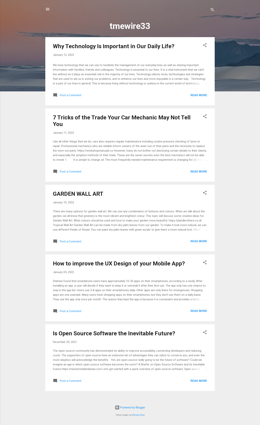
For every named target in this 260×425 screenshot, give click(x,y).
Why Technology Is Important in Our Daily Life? (113, 46)
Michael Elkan (138, 415)
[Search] (212, 10)
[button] (205, 46)
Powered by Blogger (132, 407)
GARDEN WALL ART (78, 193)
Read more (199, 95)
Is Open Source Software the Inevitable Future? (114, 333)
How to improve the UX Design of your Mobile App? (119, 263)
